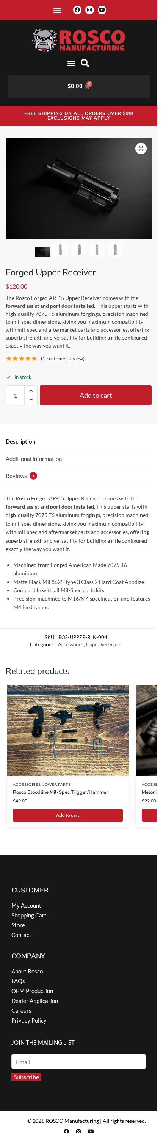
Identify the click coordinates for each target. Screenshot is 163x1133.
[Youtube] (102, 10)
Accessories (71, 644)
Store (18, 925)
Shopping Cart (29, 915)
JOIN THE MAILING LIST (43, 1042)
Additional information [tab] (34, 458)
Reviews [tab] (20, 475)
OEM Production (32, 990)
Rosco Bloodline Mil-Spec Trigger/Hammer (60, 792)
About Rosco (27, 971)
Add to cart (96, 395)
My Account (26, 905)
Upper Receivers (104, 644)
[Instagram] (89, 10)
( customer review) (63, 358)
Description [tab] (21, 441)
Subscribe (26, 1076)
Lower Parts (56, 784)
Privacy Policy (29, 1020)
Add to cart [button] (67, 815)
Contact (21, 934)
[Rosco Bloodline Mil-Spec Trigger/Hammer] (68, 730)
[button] (57, 10)
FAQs (18, 981)
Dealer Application (34, 1000)
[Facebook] (77, 10)
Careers (21, 1010)
